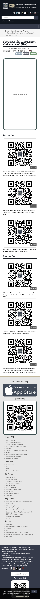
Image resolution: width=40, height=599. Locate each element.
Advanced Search (8, 21)
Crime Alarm (10, 485)
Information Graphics (13, 516)
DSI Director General (13, 483)
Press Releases (11, 479)
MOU (8, 518)
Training (9, 496)
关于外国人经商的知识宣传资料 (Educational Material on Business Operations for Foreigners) (19, 332)
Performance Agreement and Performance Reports (16, 455)
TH (32, 13)
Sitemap (9, 528)
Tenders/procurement (14, 481)
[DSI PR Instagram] (14, 568)
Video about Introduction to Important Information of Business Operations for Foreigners (19, 250)
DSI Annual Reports (12, 493)
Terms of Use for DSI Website (16, 450)
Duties (8, 448)
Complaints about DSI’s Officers (17, 532)
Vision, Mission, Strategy (14, 444)
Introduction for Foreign (19, 31)
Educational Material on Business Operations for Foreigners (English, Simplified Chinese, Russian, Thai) (19, 212)
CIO (7, 469)
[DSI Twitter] (20, 568)
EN (37, 13)
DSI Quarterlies (11, 487)
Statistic (9, 537)
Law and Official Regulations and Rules (19, 512)
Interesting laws (11, 506)
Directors (9, 467)
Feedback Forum (12, 459)
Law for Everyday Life (13, 508)
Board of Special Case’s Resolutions (18, 510)
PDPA (8, 452)
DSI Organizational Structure (16, 446)
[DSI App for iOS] (20, 390)
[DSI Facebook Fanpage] (11, 568)
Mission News (10, 477)
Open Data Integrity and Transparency (19, 535)
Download (9, 524)
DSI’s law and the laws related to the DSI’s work (19, 503)
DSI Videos (10, 491)
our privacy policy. (22, 596)
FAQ (7, 530)
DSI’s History (10, 440)
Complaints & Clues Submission (17, 526)
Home (7, 31)
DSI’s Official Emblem (13, 442)
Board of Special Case (14, 471)
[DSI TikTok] (17, 568)
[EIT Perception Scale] (20, 418)
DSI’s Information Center (14, 514)
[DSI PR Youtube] (23, 568)
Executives (10, 465)
